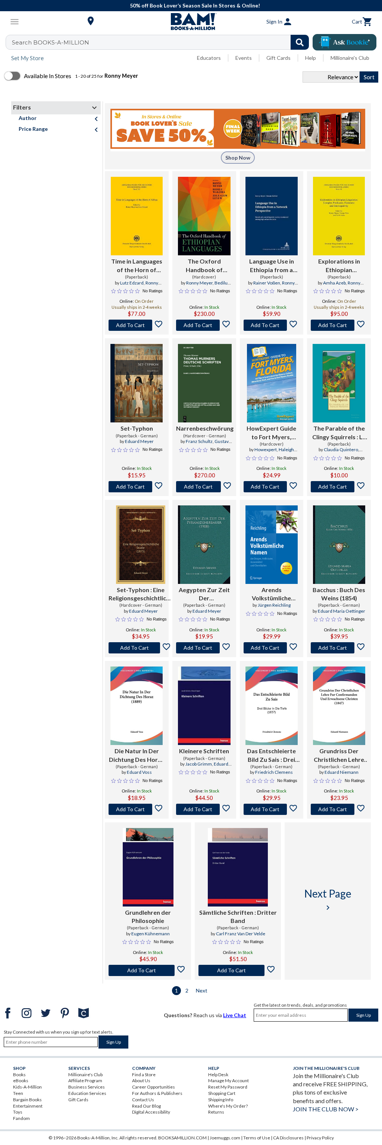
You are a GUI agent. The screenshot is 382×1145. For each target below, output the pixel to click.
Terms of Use (256, 1138)
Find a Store (144, 1074)
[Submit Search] (300, 42)
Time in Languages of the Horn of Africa (136, 266)
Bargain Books (27, 1099)
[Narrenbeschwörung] (205, 383)
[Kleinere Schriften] (204, 706)
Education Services (87, 1093)
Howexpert (265, 449)
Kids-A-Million (27, 1087)
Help (310, 58)
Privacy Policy (320, 1138)
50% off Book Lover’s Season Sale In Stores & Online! (195, 5)
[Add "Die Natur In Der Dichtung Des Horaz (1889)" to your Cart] (137, 809)
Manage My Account (228, 1080)
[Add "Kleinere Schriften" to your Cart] (204, 809)
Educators (209, 58)
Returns (216, 1112)
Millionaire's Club (350, 58)
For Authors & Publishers (157, 1093)
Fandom (21, 1118)
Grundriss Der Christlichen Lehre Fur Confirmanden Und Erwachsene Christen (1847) (339, 755)
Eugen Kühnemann (150, 933)
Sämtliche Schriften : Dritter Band (238, 916)
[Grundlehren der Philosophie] (148, 867)
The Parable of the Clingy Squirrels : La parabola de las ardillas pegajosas (339, 433)
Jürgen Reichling (274, 605)
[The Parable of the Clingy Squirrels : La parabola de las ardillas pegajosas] (339, 383)
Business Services (86, 1087)
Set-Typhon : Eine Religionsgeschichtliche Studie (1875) (141, 594)
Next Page (327, 899)
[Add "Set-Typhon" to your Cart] (137, 486)
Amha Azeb (334, 283)
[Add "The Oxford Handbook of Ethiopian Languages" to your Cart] (204, 325)
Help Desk (218, 1074)
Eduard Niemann (341, 772)
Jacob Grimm (198, 764)
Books (19, 1074)
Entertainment (28, 1106)
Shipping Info (220, 1099)
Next (201, 990)
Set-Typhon (136, 428)
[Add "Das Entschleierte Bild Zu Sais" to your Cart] (272, 809)
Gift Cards (278, 58)
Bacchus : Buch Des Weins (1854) (339, 593)
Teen (18, 1093)
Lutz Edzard (132, 283)
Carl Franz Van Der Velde (240, 933)
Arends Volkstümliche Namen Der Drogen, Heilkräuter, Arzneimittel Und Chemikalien (271, 594)
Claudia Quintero (341, 449)
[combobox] (162, 42)
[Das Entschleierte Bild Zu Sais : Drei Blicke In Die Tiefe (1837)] (272, 706)
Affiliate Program (85, 1080)
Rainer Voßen (266, 283)
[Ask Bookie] (344, 42)
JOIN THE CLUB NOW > (325, 1108)
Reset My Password (227, 1087)
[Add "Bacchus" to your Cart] (339, 647)
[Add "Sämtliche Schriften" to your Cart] (237, 970)
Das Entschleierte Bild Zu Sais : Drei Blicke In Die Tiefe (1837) (271, 755)
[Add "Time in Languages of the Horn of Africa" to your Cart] (137, 325)
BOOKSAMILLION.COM (182, 1138)
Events (243, 58)
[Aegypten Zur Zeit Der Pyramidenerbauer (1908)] (204, 545)
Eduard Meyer (139, 441)
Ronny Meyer (199, 283)
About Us (141, 1080)
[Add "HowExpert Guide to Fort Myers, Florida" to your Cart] (272, 486)
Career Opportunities (153, 1087)
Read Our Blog (146, 1106)
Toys (17, 1112)
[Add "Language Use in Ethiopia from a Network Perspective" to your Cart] (272, 325)
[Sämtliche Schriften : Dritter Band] (238, 867)
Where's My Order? (228, 1106)
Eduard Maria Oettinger (341, 611)
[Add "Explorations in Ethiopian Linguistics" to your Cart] (339, 325)
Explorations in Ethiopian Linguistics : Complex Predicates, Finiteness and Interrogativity (339, 266)
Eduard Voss (139, 772)
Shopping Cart (221, 1093)
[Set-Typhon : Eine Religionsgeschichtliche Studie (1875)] (140, 545)
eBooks (20, 1080)
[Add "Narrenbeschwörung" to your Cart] (205, 486)
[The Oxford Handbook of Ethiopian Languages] (204, 216)
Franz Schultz (199, 441)
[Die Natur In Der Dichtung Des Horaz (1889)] (137, 706)
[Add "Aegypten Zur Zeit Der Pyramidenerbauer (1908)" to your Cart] (204, 647)
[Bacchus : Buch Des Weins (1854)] (339, 545)
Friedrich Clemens (274, 772)
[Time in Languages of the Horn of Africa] (137, 216)
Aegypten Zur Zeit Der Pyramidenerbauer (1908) (204, 594)
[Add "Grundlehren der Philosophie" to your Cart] (148, 970)
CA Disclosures (288, 1138)
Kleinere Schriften (204, 750)
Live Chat (234, 1015)
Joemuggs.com (225, 1138)
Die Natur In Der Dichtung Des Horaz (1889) (136, 755)
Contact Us (143, 1099)
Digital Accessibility (151, 1112)
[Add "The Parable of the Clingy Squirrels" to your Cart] (339, 486)
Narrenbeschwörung (205, 428)
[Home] (191, 21)
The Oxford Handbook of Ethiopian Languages (204, 266)
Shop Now (237, 157)
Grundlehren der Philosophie (148, 916)
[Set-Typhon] (137, 383)
